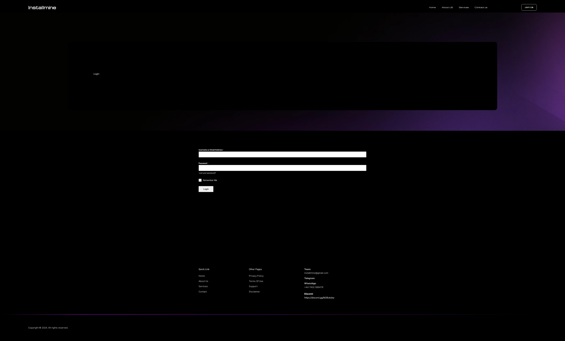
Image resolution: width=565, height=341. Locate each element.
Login (206, 189)
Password (204, 163)
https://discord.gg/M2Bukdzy (319, 297)
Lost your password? (207, 173)
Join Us (529, 7)
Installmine (42, 7)
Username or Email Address (211, 150)
